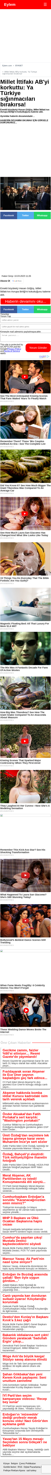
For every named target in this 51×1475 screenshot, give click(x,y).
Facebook (9, 215)
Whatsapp (42, 215)
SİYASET (19, 65)
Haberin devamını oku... (25, 301)
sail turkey (31, 1470)
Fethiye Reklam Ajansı (14, 1470)
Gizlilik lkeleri (9, 1467)
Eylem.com (7, 65)
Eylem (10, 4)
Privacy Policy (14, 349)
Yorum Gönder (38, 347)
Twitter (25, 215)
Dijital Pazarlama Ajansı (35, 1467)
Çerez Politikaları (27, 1463)
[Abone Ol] (17, 281)
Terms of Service (12, 351)
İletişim (14, 1463)
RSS (20, 1467)
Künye (6, 1463)
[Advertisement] (25, 36)
